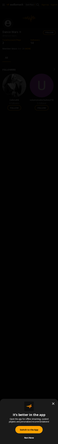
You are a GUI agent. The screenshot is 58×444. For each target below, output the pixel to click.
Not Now (29, 437)
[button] (29, 222)
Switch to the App (29, 429)
